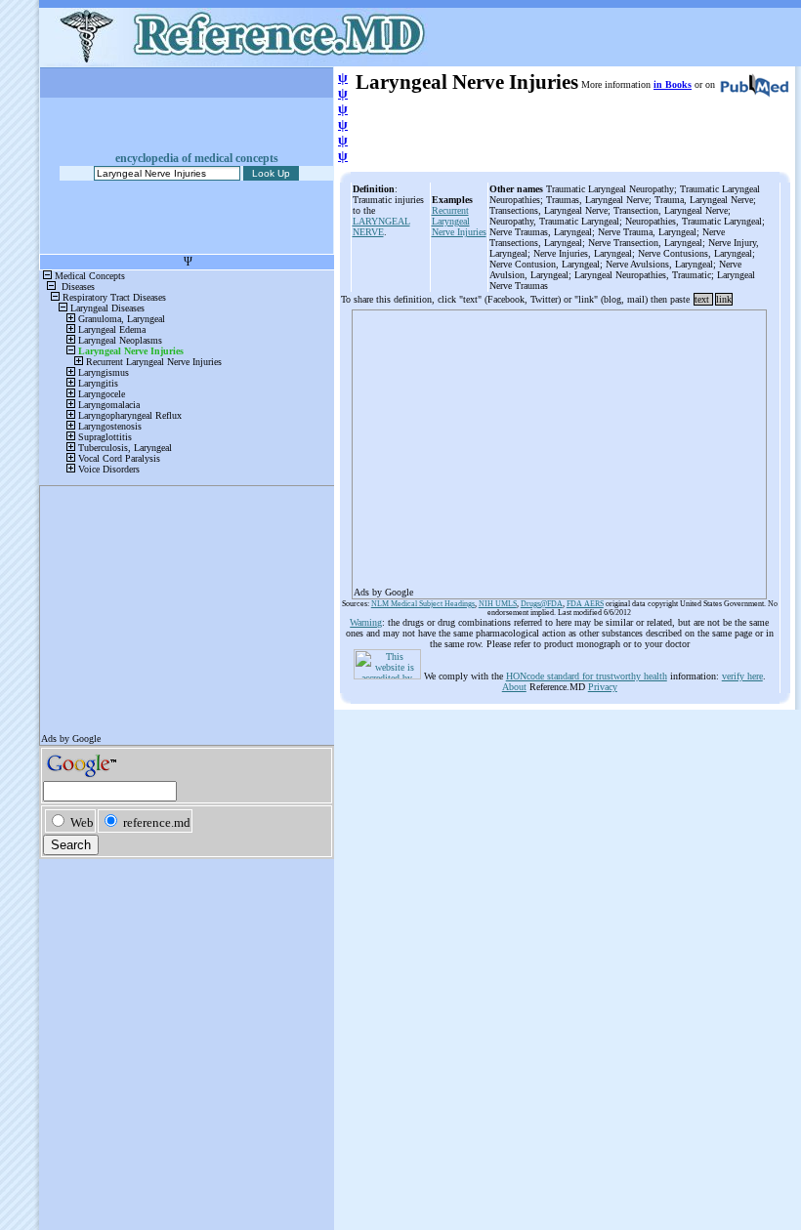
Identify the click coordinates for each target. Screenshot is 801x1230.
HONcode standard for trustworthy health (586, 676)
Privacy (602, 686)
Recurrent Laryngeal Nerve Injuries (459, 221)
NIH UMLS (498, 603)
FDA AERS (585, 603)
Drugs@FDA (542, 603)
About (514, 686)
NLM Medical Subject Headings (423, 603)
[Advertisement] (559, 448)
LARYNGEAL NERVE (381, 226)
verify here (742, 676)
